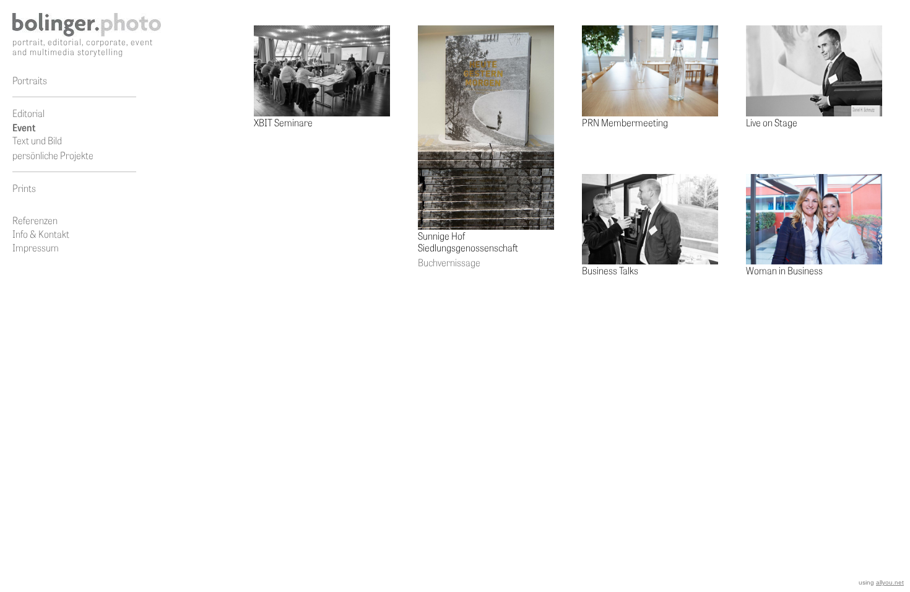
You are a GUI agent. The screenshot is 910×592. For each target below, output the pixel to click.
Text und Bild (37, 140)
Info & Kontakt (40, 233)
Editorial (28, 113)
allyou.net (890, 582)
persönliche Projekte (52, 155)
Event (23, 127)
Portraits (29, 80)
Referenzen (35, 220)
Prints (24, 187)
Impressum (35, 247)
